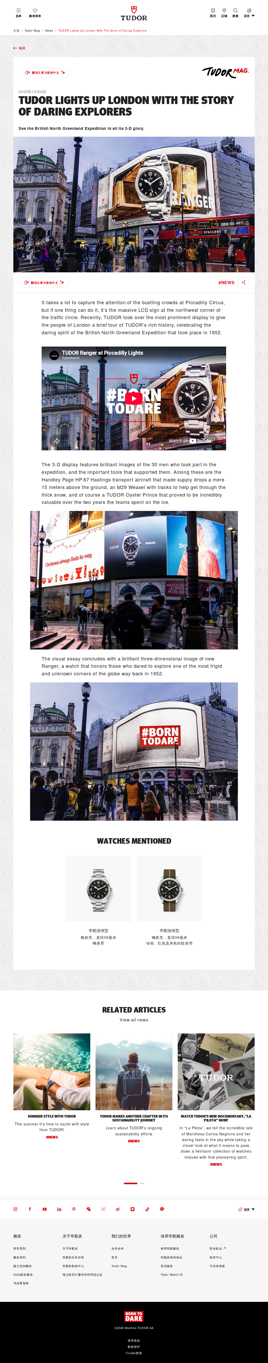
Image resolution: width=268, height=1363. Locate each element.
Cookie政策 (134, 1353)
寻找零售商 (21, 1283)
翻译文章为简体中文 (45, 72)
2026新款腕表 (23, 1274)
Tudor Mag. (119, 1266)
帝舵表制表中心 (73, 1266)
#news (227, 282)
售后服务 (167, 1266)
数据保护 (134, 1347)
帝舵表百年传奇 (73, 1257)
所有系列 (19, 1248)
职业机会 (216, 1248)
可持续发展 (217, 1266)
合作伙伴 (117, 1248)
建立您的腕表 (22, 1266)
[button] (235, 13)
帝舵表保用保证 (171, 1257)
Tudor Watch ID (172, 1274)
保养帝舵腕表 (170, 1248)
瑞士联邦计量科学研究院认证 (83, 1274)
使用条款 (134, 1340)
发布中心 (216, 1257)
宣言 (114, 1257)
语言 (247, 1209)
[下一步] (254, 1103)
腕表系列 (19, 1257)
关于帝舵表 (70, 1248)
